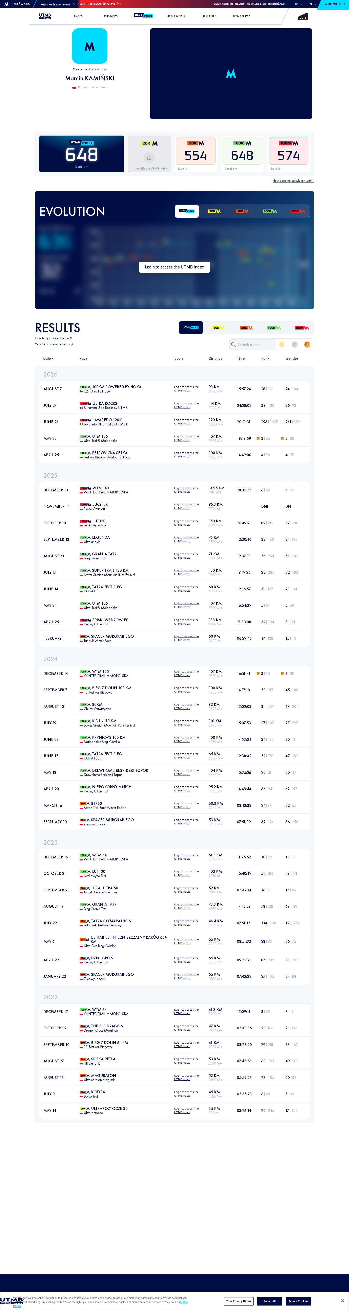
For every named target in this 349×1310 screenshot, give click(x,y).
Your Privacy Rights (238, 1301)
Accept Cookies (298, 1301)
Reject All (270, 1301)
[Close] (342, 1300)
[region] (174, 1301)
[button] (58, 4)
